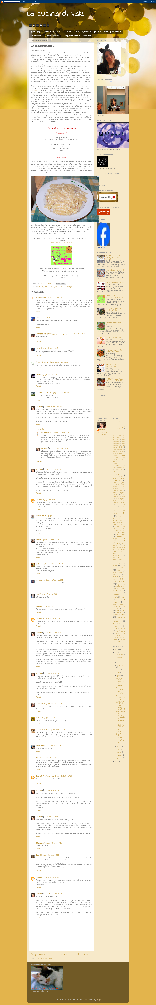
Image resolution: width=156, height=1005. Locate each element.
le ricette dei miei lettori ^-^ (119, 547)
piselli (117, 589)
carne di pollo (119, 455)
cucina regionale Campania (119, 484)
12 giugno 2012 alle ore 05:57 (54, 580)
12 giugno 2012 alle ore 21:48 (56, 730)
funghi (123, 528)
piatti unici (121, 585)
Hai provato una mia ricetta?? (77, 36)
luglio (118, 673)
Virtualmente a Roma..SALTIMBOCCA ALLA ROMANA (120, 716)
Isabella (38, 606)
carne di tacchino (120, 458)
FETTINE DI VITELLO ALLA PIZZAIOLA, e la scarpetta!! (114, 380)
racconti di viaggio (118, 605)
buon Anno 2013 (117, 435)
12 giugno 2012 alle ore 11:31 (51, 618)
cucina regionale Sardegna (119, 502)
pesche (114, 579)
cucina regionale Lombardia (119, 494)
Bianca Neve (40, 703)
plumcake (116, 595)
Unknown (39, 499)
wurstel (115, 640)
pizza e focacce (119, 590)
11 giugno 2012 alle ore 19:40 (50, 374)
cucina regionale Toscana (119, 508)
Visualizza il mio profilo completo (102, 433)
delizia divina (40, 843)
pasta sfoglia (117, 572)
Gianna (38, 318)
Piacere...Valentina (53, 32)
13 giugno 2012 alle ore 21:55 (51, 877)
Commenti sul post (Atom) (45, 959)
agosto (119, 670)
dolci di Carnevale (118, 522)
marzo (119, 752)
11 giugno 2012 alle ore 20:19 (53, 469)
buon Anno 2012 (119, 433)
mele (114, 560)
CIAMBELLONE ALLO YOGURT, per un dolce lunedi (120, 705)
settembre (120, 665)
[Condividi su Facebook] (63, 284)
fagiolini (122, 524)
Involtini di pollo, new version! (115, 270)
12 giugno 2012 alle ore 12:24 (54, 633)
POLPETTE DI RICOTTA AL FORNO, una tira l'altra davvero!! (114, 257)
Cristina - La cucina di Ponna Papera (47, 362)
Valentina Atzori (101, 222)
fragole (123, 526)
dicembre (120, 655)
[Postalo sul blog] (59, 284)
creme (121, 476)
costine (115, 476)
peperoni (115, 576)
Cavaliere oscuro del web (43, 392)
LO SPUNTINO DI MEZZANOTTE (62, 243)
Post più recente (38, 954)
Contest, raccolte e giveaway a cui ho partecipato (98, 32)
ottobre (119, 662)
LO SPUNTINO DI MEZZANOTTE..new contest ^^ (115, 297)
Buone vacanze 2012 (119, 446)
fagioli (114, 524)
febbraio (119, 755)
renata (38, 348)
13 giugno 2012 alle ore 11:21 (63, 776)
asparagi (120, 427)
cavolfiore (115, 462)
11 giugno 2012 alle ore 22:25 (50, 540)
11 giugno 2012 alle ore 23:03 (54, 564)
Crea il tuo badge (101, 247)
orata (114, 568)
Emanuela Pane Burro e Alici (45, 776)
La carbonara (35, 90)
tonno (117, 633)
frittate (116, 528)
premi (123, 597)
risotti (123, 609)
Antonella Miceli (41, 516)
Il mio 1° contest (120, 532)
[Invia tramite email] (57, 284)
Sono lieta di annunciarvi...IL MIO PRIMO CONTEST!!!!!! (114, 366)
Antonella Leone (41, 746)
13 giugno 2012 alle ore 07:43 (49, 758)
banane (115, 429)
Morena (38, 540)
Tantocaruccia (40, 564)
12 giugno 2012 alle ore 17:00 (51, 718)
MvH (86, 999)
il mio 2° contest (120, 534)
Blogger (98, 999)
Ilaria (37, 758)
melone (121, 559)
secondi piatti (116, 625)
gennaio (119, 758)
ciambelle (115, 464)
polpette (115, 597)
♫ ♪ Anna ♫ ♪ (40, 580)
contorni (116, 474)
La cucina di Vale (55, 14)
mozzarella (117, 563)
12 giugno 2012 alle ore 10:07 (50, 606)
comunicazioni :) (118, 472)
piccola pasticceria (120, 587)
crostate (115, 479)
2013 (116, 649)
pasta (64, 287)
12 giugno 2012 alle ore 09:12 (48, 594)
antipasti (118, 425)
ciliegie (114, 468)
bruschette (122, 431)
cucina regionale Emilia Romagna (119, 487)
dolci (123, 513)
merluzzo (115, 561)
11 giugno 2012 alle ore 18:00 (49, 348)
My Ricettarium (41, 298)
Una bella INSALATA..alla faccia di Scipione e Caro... (120, 681)
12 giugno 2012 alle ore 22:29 (56, 746)
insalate (119, 536)
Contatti (68, 32)
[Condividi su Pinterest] (65, 284)
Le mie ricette (37, 36)
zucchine (117, 641)
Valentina (39, 407)
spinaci (115, 629)
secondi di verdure (119, 620)
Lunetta (38, 374)
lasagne (115, 539)
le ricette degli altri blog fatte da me (119, 542)
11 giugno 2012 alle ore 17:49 (76, 334)
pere (122, 576)
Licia (37, 594)
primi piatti (70, 287)
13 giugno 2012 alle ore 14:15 (53, 790)
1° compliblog (116, 421)
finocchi (117, 526)
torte (123, 633)
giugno (119, 676)
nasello (122, 566)
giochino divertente (119, 531)
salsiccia (119, 613)
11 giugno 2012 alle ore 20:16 (53, 407)
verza (116, 638)
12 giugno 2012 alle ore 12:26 (54, 673)
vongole (122, 638)
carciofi (122, 451)
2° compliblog (121, 423)
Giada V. (38, 855)
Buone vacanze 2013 (118, 449)
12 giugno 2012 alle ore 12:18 (59, 448)
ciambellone (116, 466)
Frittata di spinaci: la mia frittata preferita (113, 309)
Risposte (41, 429)
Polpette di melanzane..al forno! (113, 324)
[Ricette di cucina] (103, 215)
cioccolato (119, 470)
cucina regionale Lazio (55, 287)
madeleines (116, 556)
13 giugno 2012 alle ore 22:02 (54, 894)
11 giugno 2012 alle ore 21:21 (55, 516)
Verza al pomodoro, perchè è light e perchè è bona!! (114, 351)
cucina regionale (42, 287)
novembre (120, 658)
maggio (119, 746)
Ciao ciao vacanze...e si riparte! (115, 283)
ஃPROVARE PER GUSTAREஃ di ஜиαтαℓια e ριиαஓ (51, 334)
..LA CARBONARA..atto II (120, 725)
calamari (115, 451)
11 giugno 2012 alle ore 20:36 (51, 499)
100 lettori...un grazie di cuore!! (115, 337)
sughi (123, 628)
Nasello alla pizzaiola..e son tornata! (120, 690)
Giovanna (39, 718)
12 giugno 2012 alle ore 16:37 (53, 703)
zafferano (122, 639)
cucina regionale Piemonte (119, 496)
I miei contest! (53, 36)
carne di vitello (118, 460)
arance (114, 427)
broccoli (115, 431)
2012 (116, 652)
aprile (119, 749)
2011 (116, 762)
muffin (115, 566)
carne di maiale (118, 453)
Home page (36, 32)
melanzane (116, 557)
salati (123, 611)
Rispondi (38, 311)
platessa (115, 593)
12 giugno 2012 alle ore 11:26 (60, 433)
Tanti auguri (121, 631)
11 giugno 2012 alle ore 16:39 (55, 298)
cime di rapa (121, 468)
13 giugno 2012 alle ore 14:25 (53, 843)
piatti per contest (119, 580)
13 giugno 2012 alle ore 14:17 (53, 817)
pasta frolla (120, 570)
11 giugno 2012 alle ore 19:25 (68, 362)
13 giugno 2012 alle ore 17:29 (50, 855)
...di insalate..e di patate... (120, 730)
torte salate (121, 636)
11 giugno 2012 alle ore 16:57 (49, 318)
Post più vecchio (85, 954)
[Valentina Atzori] (103, 245)
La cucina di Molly (41, 730)
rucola (117, 611)
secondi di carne (119, 615)
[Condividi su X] (61, 284)
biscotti (121, 429)
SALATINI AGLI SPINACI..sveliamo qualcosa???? (120, 738)
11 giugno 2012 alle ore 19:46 (60, 392)
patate (115, 574)
